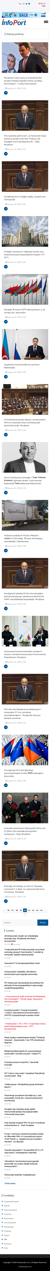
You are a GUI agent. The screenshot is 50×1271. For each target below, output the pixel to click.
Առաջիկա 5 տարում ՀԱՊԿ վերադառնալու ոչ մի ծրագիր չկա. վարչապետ (24, 311)
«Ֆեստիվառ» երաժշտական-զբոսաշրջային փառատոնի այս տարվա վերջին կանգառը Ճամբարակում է (21, 1164)
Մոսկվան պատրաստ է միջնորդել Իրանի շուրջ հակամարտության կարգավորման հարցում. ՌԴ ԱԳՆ (24, 254)
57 (13, 910)
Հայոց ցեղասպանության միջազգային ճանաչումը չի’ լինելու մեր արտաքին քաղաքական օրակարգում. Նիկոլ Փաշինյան (25, 831)
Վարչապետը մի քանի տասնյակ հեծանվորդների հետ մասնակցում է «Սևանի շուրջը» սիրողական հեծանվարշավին (24, 999)
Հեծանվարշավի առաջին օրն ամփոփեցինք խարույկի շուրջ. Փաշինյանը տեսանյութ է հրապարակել (21, 938)
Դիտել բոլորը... (10, 1183)
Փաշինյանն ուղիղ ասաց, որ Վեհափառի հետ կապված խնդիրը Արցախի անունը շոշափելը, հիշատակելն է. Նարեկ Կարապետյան (23, 80)
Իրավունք (7, 1214)
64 (41, 910)
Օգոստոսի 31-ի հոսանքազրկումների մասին (22, 963)
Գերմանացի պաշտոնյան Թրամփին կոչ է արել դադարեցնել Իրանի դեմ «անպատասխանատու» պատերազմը (23, 1098)
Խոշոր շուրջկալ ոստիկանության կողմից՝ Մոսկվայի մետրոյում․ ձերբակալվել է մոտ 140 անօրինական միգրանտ (24, 1040)
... (4, 910)
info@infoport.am (25, 1267)
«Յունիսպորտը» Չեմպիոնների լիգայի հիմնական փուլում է (23, 1085)
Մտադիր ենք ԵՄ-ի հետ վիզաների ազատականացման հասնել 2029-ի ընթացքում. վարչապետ (24, 773)
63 (37, 910)
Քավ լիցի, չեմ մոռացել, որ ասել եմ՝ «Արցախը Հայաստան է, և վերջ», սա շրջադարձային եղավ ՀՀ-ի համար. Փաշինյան (24, 889)
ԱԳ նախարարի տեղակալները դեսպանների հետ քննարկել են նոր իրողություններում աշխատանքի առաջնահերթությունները (24, 985)
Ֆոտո (6, 1248)
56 (8, 910)
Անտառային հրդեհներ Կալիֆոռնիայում (20, 1174)
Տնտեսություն (8, 1218)
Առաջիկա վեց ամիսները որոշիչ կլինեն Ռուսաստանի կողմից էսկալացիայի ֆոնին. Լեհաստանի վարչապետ (21, 1112)
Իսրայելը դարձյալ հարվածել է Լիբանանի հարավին (21, 1063)
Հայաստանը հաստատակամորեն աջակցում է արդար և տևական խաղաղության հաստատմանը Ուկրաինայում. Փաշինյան (25, 654)
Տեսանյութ (16, 944)
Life (5, 1239)
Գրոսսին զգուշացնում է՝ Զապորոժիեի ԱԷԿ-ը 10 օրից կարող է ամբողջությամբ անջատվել (23, 1151)
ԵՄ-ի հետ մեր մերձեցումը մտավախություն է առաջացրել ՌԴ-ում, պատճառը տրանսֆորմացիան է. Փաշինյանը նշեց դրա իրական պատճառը (22, 714)
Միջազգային (8, 1227)
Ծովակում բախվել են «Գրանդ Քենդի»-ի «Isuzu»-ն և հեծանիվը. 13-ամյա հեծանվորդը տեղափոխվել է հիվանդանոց (23, 538)
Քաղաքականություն (11, 1201)
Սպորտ (6, 1235)
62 (33, 910)
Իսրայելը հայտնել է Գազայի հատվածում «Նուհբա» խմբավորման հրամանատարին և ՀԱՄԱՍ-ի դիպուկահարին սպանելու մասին (22, 1013)
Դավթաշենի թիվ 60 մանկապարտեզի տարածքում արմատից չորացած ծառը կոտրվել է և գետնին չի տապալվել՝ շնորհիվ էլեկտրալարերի (24, 952)
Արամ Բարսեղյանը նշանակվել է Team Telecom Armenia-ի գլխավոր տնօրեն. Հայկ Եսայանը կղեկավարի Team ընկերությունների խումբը (25, 480)
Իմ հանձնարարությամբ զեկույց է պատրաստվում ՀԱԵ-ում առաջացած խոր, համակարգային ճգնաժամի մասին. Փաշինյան (24, 422)
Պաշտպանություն (10, 1210)
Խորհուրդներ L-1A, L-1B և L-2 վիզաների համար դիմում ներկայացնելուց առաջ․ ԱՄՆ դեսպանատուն (25, 1026)
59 (21, 910)
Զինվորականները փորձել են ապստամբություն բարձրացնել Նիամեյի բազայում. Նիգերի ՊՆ (22, 1052)
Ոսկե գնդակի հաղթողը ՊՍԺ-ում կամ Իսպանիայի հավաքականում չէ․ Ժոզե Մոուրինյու (24, 1124)
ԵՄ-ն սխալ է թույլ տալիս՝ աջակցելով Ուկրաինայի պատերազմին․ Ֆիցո (24, 1074)
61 (29, 910)
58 (17, 910)
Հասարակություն (10, 1222)
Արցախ (7, 1205)
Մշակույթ (7, 1231)
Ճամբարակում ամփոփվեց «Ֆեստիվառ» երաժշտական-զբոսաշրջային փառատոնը (20, 973)
